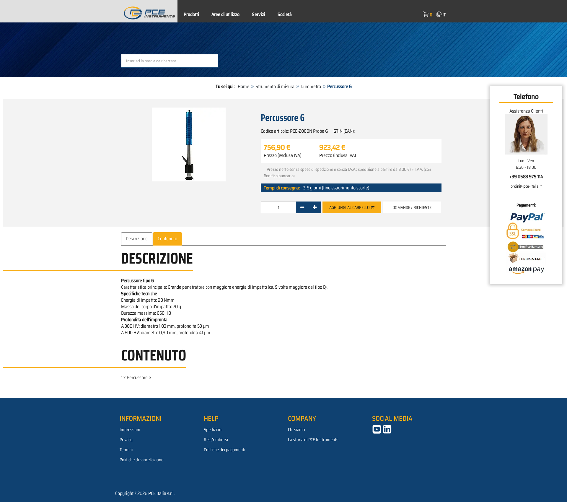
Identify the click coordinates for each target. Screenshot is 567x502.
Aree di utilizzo (225, 14)
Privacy (126, 439)
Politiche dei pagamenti (224, 449)
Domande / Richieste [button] (411, 207)
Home (243, 86)
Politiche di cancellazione (141, 459)
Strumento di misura (274, 86)
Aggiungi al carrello (350, 207)
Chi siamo (296, 429)
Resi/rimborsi (216, 439)
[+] (314, 207)
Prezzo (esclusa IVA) (282, 155)
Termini (126, 449)
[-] (302, 207)
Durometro (311, 86)
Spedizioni (213, 429)
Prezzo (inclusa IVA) (337, 155)
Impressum (130, 429)
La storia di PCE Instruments (313, 439)
